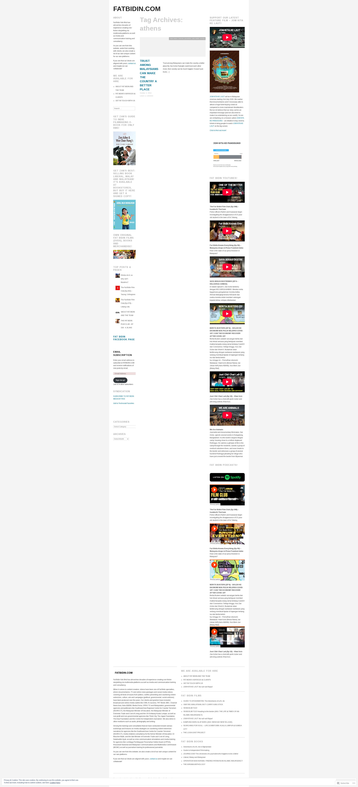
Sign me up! (120, 380)
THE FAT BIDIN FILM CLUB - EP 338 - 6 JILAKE (127, 324)
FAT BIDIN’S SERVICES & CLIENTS (197, 680)
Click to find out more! (218, 130)
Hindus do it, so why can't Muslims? (127, 278)
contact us (132, 63)
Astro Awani (173, 38)
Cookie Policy (55, 783)
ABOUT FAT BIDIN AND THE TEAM (196, 676)
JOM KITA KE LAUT (217, 97)
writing (202, 38)
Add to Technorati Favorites (123, 403)
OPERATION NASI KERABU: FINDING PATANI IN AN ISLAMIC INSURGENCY (213, 761)
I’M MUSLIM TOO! (190, 708)
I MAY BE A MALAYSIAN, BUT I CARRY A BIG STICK (203, 704)
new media (195, 38)
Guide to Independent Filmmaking (196, 750)
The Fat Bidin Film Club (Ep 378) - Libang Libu (128, 303)
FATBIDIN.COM (137, 8)
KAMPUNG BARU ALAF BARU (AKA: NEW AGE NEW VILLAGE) (207, 722)
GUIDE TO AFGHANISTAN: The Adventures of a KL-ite (204, 701)
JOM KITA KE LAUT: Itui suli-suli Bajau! (198, 687)
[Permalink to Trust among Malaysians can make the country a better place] (173, 48)
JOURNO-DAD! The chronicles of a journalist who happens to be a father (210, 754)
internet (180, 38)
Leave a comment (146, 96)
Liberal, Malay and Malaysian (194, 757)
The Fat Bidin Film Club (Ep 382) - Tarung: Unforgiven (128, 290)
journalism (187, 38)
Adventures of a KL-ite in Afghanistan (197, 747)
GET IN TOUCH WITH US (125, 101)
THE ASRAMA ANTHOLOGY (194, 764)
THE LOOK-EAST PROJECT (194, 733)
